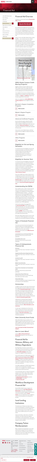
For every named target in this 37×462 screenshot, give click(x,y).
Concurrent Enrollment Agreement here (24, 183)
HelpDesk (16, 450)
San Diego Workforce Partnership (23, 390)
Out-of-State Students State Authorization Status (30, 451)
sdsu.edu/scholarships (24, 312)
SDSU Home (29, 446)
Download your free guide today (23, 78)
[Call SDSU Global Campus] (35, 450)
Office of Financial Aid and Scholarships (22, 334)
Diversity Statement (6, 32)
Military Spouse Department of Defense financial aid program (24, 358)
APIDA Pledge (5, 36)
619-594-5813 (19, 378)
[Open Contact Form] (35, 448)
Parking (14, 451)
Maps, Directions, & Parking (7, 25)
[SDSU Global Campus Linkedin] (9, 443)
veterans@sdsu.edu (20, 379)
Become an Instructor (6, 30)
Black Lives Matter (5, 34)
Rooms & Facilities (30, 444)
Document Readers (22, 449)
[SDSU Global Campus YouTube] (3, 443)
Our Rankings (5, 21)
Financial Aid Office (21, 205)
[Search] (32, 1)
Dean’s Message (5, 17)
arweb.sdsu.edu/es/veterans (22, 377)
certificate (27, 95)
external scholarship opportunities (24, 297)
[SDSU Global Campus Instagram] (7, 443)
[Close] (36, 457)
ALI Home (20, 451)
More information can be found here (24, 305)
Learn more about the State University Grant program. (24, 328)
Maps (12, 451)
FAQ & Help (21, 443)
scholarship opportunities (25, 289)
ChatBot (12, 450)
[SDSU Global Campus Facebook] (5, 443)
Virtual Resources (22, 445)
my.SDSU (20, 210)
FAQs (3, 29)
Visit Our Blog (29, 447)
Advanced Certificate (24, 125)
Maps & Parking (29, 442)
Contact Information (6, 23)
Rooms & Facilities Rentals (7, 38)
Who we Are (5, 19)
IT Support (29, 440)
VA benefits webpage (21, 351)
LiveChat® (15, 449)
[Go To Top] (35, 453)
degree (21, 95)
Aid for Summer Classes (20, 172)
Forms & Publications (22, 447)
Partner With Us (5, 27)
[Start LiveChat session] (35, 445)
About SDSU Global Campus (7, 16)
